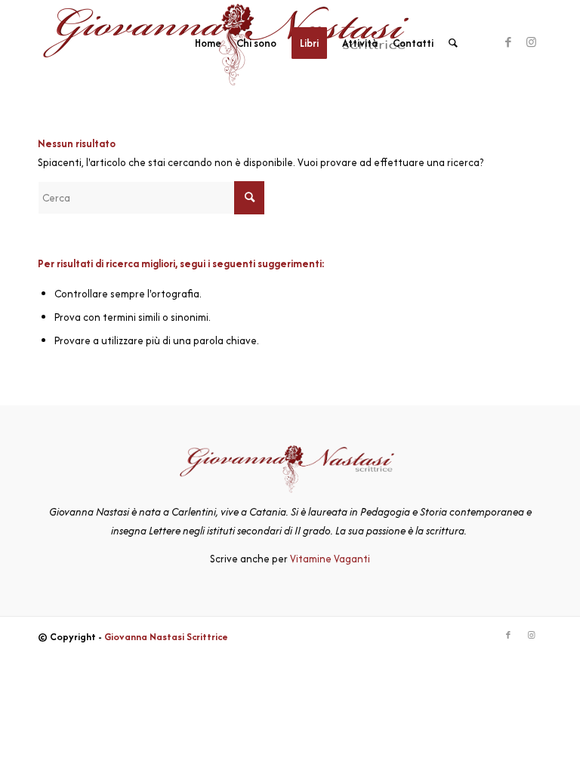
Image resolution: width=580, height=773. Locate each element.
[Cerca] (453, 43)
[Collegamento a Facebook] (508, 42)
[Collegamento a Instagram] (531, 42)
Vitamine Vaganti (330, 558)
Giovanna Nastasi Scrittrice (166, 637)
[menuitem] (208, 43)
